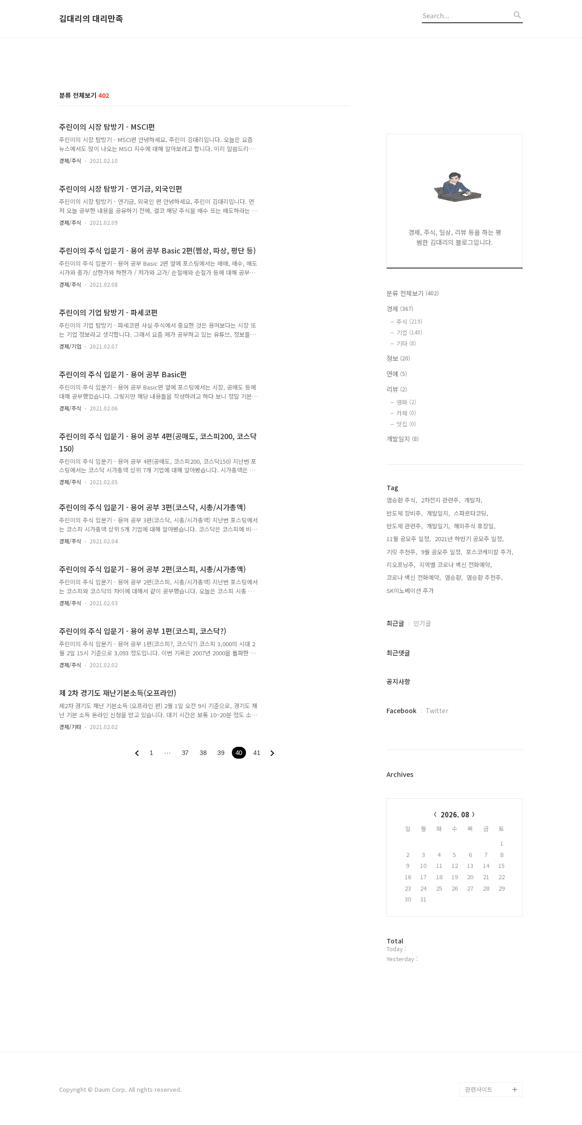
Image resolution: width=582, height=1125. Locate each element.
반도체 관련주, (404, 526)
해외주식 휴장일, (475, 526)
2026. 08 (455, 814)
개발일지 (402, 438)
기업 (409, 332)
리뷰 (396, 389)
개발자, (473, 500)
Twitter (437, 710)
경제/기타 (70, 726)
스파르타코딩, (471, 513)
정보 (398, 358)
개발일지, (438, 513)
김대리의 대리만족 (91, 19)
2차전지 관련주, (441, 500)
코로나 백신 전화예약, (413, 577)
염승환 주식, (401, 500)
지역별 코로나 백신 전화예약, (455, 564)
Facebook (401, 710)
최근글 (395, 623)
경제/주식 (70, 160)
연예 (396, 373)
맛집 (406, 424)
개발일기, (438, 526)
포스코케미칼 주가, (489, 551)
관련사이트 (478, 1089)
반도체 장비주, (404, 513)
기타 (406, 343)
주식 (409, 321)
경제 (399, 308)
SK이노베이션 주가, (411, 590)
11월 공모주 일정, (408, 538)
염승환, (454, 577)
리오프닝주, (401, 564)
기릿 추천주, (401, 551)
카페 (406, 413)
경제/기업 (70, 346)
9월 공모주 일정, (441, 551)
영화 (406, 402)
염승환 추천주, (485, 577)
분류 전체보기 (412, 293)
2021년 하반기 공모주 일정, (469, 538)
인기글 (422, 623)
